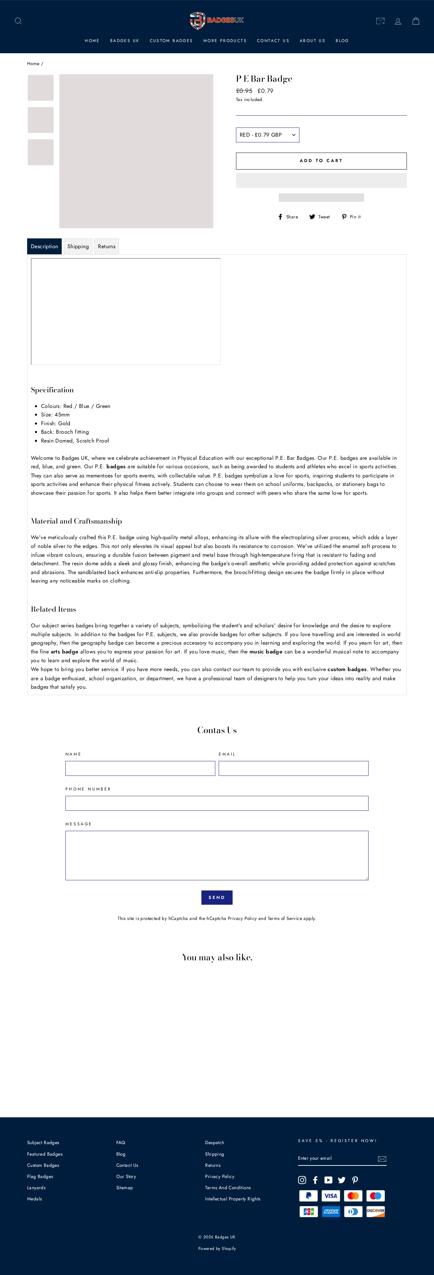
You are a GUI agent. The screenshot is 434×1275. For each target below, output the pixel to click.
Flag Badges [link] (40, 1176)
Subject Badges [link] (43, 1142)
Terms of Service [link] (285, 918)
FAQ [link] (120, 1142)
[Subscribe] (382, 1158)
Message (79, 824)
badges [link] (115, 466)
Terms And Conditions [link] (228, 1187)
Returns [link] (212, 1165)
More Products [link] (225, 41)
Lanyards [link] (36, 1187)
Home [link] (92, 41)
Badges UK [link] (125, 41)
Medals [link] (34, 1198)
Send (217, 897)
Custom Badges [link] (171, 41)
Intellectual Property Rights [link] (232, 1198)
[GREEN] (71, 1077)
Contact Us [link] (273, 41)
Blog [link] (342, 41)
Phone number (88, 789)
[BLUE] (62, 1077)
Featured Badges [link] (44, 1154)
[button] (321, 180)
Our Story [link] (126, 1176)
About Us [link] (313, 41)
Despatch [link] (214, 1142)
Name (73, 754)
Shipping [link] (214, 1154)
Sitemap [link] (124, 1187)
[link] (18, 21)
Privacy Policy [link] (242, 918)
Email (227, 754)
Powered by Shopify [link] (217, 1248)
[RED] (53, 1077)
